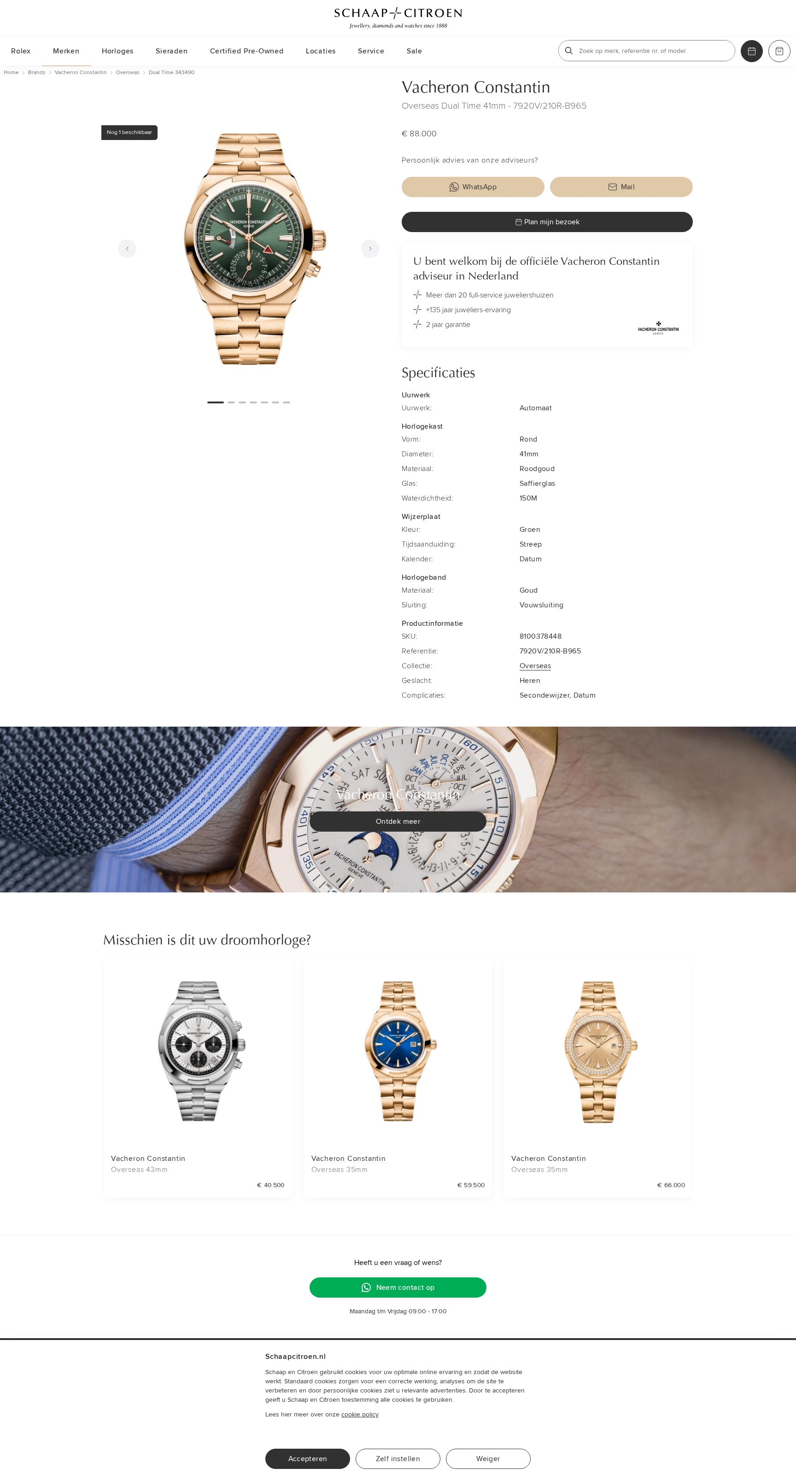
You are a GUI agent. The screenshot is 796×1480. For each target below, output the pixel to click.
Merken (66, 51)
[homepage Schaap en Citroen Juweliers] (398, 18)
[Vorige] (127, 248)
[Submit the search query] (569, 51)
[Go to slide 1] (215, 402)
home (11, 72)
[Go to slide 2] (231, 402)
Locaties (321, 51)
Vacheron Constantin (476, 88)
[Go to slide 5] (264, 402)
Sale (414, 51)
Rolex (21, 51)
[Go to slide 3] (242, 402)
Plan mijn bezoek (551, 222)
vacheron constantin (81, 72)
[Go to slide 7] (286, 402)
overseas (128, 72)
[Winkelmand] (779, 51)
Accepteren (308, 1458)
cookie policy (360, 1414)
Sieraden (171, 51)
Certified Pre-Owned (247, 51)
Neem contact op (405, 1287)
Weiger (488, 1458)
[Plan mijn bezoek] (752, 51)
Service (371, 51)
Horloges (118, 51)
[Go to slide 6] (275, 402)
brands (37, 72)
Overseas (535, 665)
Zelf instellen (398, 1458)
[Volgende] (370, 248)
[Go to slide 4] (253, 402)
